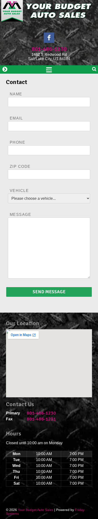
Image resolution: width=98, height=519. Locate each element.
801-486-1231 (41, 419)
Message (20, 215)
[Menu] (49, 69)
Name (16, 94)
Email (16, 118)
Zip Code (20, 166)
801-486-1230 (49, 49)
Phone (17, 142)
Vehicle (19, 191)
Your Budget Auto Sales (35, 510)
